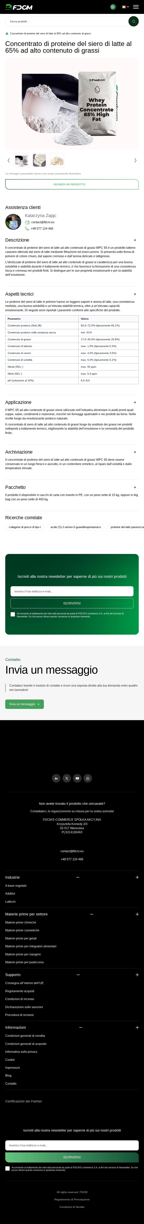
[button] (24, 704)
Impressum (12, 1067)
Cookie (10, 1059)
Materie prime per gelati (21, 938)
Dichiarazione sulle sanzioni (24, 1007)
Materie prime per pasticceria (24, 962)
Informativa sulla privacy (21, 1051)
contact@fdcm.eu (42, 222)
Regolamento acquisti (19, 991)
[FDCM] (18, 7)
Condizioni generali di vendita (25, 1036)
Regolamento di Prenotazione (72, 1199)
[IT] (125, 7)
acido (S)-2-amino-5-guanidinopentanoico (76, 527)
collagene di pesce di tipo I (25, 527)
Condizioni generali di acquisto (25, 1043)
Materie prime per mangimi (23, 954)
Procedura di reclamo (19, 1015)
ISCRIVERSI (72, 603)
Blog (8, 1075)
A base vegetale (16, 885)
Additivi (10, 893)
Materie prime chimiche (20, 922)
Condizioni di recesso (19, 999)
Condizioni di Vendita (72, 1206)
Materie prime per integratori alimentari (30, 946)
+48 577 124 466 (42, 228)
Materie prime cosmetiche (22, 930)
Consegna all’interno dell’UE (24, 983)
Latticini (10, 901)
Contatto (10, 1083)
